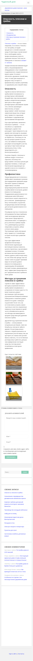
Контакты (21, 654)
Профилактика (11, 35)
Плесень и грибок (10, 43)
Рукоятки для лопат (10, 530)
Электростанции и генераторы (14, 526)
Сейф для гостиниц (10, 513)
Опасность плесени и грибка (13, 492)
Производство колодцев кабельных (15, 510)
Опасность (9, 33)
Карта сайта (13, 654)
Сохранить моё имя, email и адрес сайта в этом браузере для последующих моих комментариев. (16, 451)
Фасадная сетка (9, 523)
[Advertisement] (17, 615)
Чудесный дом (8, 2)
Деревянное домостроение (14, 8)
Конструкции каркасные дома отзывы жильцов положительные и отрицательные (16, 558)
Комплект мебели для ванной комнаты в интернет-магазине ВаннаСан (14, 504)
